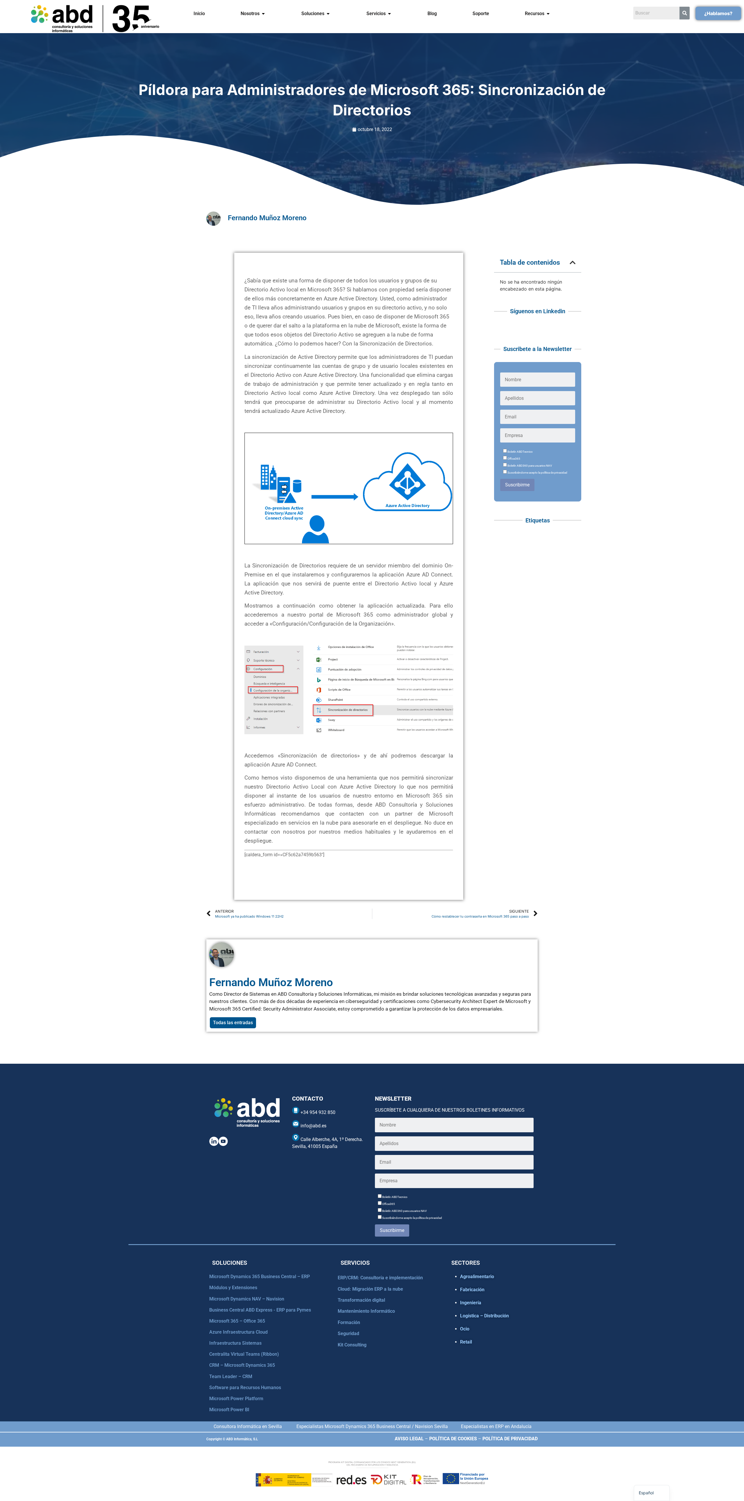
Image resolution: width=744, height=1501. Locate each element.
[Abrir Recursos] (548, 13)
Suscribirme (517, 485)
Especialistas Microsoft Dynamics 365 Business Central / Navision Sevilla (372, 1426)
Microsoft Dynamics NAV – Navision (246, 1299)
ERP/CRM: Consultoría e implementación (380, 1277)
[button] (572, 262)
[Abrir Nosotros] (263, 13)
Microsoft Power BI (229, 1409)
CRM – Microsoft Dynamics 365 (242, 1365)
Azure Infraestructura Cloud (238, 1332)
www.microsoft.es (262, 881)
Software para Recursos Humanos (245, 1387)
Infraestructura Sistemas (235, 1343)
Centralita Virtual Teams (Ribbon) (244, 1354)
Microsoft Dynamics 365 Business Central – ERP (259, 1276)
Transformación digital (361, 1300)
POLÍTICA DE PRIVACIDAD (510, 1438)
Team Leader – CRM (230, 1376)
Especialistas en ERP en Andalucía (496, 1426)
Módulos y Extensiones (233, 1287)
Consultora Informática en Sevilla (248, 1426)
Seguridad (348, 1333)
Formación (349, 1322)
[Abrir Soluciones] (328, 13)
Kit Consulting (352, 1345)
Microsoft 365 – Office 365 (237, 1321)
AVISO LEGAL (409, 1438)
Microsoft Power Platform (236, 1398)
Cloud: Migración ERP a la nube (370, 1289)
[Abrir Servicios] (389, 13)
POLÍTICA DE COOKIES (453, 1438)
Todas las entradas (233, 1022)
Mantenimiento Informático (366, 1311)
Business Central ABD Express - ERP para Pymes (260, 1310)
